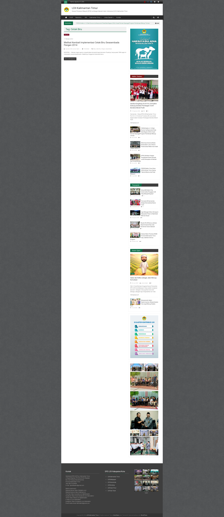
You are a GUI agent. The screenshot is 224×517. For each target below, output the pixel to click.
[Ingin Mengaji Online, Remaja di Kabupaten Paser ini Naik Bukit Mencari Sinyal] (135, 212)
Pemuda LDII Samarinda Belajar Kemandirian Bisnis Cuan (148, 202)
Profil (71, 17)
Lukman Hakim (144, 283)
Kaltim (132, 99)
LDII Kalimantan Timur (85, 8)
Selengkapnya (134, 122)
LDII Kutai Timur (112, 488)
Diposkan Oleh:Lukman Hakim (72, 49)
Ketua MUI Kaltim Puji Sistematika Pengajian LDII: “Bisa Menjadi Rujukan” (148, 191)
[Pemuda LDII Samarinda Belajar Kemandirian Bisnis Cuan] (135, 202)
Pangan (103, 49)
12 (143, 195)
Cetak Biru (98, 49)
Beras (94, 49)
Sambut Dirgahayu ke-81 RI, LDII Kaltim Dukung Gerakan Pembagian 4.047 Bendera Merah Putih (143, 106)
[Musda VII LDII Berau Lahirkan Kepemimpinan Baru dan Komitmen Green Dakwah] (135, 224)
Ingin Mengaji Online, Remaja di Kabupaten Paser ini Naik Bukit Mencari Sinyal (149, 213)
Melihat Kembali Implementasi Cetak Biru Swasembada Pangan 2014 (91, 43)
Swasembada (109, 49)
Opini (132, 273)
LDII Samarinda (112, 482)
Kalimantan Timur (95, 17)
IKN (86, 17)
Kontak (118, 17)
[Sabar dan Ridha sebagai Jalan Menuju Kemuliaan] (144, 264)
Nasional (78, 17)
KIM (144, 111)
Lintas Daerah (108, 17)
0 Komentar (86, 49)
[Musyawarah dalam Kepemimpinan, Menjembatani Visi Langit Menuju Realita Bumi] (135, 301)
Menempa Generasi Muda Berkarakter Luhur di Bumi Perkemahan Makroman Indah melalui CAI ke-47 (103, 23)
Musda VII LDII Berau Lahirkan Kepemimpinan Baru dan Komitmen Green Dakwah (149, 224)
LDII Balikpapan (112, 479)
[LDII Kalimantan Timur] (66, 17)
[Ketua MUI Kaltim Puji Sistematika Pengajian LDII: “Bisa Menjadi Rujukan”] (135, 191)
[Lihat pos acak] (158, 17)
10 (142, 206)
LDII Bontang (111, 485)
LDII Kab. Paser (112, 490)
